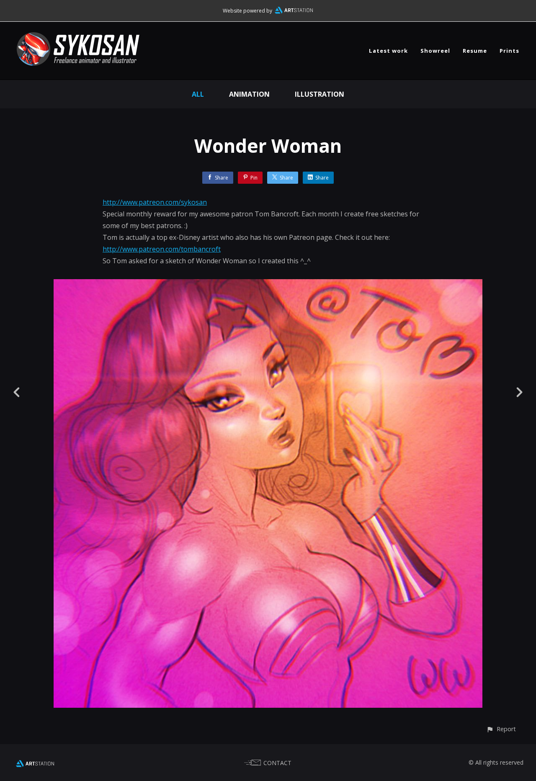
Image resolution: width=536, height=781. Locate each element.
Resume (475, 50)
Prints (509, 50)
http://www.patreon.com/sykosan (155, 202)
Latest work (388, 50)
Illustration (319, 94)
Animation (249, 94)
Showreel (435, 50)
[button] (501, 728)
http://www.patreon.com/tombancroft (162, 249)
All (198, 94)
